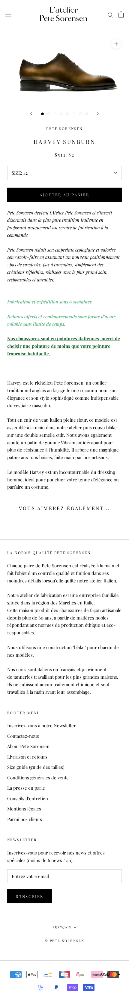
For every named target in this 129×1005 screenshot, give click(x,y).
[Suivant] (98, 113)
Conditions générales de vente (38, 778)
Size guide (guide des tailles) (35, 767)
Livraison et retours (27, 757)
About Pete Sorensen (28, 746)
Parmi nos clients (24, 819)
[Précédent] (31, 113)
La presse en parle (26, 788)
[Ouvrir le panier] (121, 14)
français (61, 927)
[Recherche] (110, 14)
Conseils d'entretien (27, 798)
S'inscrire (30, 896)
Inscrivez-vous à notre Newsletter (41, 725)
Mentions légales (24, 809)
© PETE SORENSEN (65, 940)
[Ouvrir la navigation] (8, 14)
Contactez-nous (23, 736)
